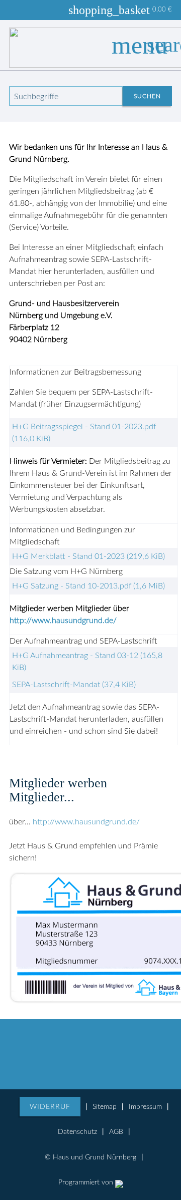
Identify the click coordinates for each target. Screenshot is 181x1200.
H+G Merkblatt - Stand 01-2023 (88, 556)
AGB (116, 1131)
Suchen (147, 96)
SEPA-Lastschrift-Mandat (74, 685)
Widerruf (50, 1106)
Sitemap (105, 1106)
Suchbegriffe (36, 97)
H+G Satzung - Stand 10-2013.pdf (88, 586)
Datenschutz (77, 1131)
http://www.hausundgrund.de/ (63, 621)
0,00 (154, 10)
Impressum (145, 1106)
